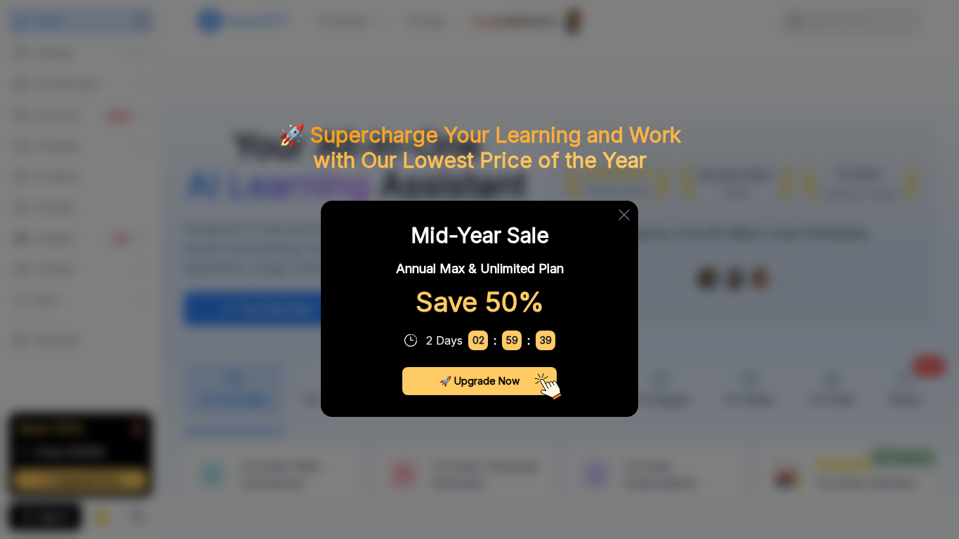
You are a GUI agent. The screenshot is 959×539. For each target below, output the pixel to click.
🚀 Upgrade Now (479, 381)
